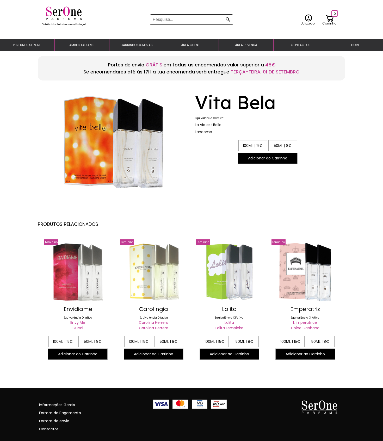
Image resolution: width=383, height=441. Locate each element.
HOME (355, 45)
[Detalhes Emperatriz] (305, 301)
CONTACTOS (301, 45)
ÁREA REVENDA (246, 45)
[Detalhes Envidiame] (78, 301)
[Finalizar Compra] (64, 19)
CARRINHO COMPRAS (136, 45)
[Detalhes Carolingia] (153, 301)
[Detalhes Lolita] (229, 301)
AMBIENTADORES (82, 45)
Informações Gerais (57, 404)
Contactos (49, 429)
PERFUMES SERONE (27, 45)
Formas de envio (54, 421)
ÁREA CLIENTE (191, 45)
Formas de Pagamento (60, 412)
